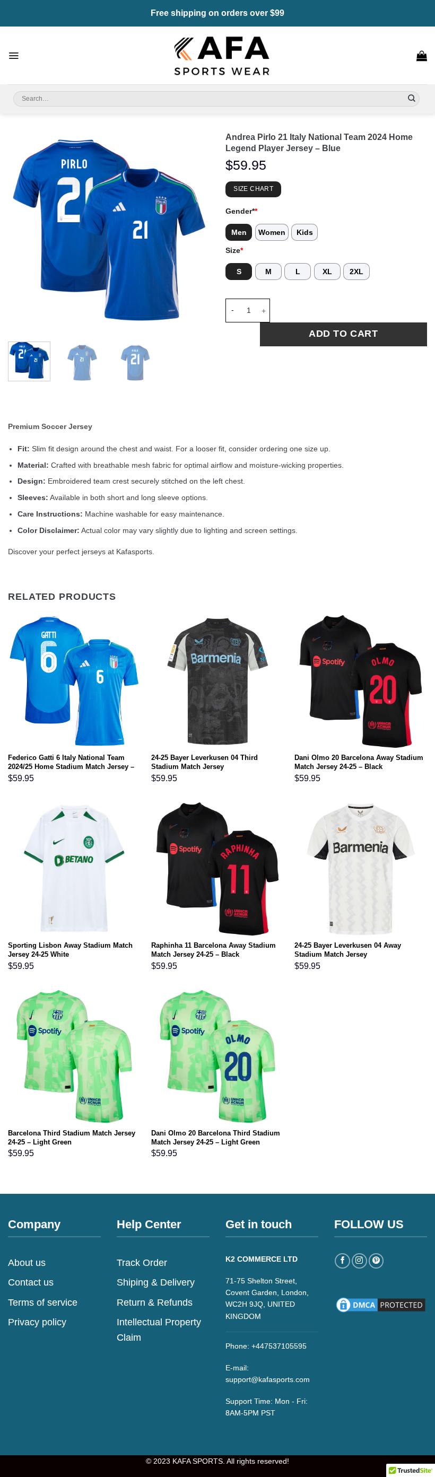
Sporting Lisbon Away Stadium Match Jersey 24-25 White (70, 949)
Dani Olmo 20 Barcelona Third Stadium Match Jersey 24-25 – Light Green (215, 1137)
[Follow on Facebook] (342, 1261)
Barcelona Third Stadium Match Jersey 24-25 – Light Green (71, 1137)
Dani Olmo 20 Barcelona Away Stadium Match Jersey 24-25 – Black (358, 762)
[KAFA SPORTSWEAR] (222, 55)
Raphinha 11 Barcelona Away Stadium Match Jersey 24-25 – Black (213, 949)
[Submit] (412, 99)
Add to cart (343, 333)
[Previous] (25, 230)
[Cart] (421, 55)
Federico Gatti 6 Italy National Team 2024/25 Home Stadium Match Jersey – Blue (71, 767)
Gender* (241, 211)
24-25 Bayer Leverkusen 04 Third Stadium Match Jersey (204, 762)
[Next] (192, 230)
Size (234, 250)
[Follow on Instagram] (359, 1261)
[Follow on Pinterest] (376, 1261)
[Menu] (13, 55)
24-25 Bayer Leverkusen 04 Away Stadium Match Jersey (347, 949)
